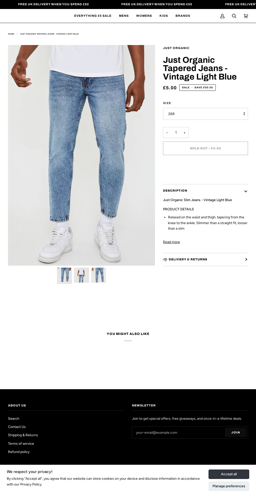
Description (175, 190)
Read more (171, 242)
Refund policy (19, 452)
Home (11, 34)
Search (13, 418)
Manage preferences (228, 486)
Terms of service (21, 443)
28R (171, 114)
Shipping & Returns (23, 435)
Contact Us (17, 427)
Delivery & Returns (188, 259)
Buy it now (205, 169)
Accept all (229, 474)
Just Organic (176, 48)
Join (235, 432)
